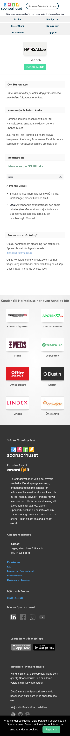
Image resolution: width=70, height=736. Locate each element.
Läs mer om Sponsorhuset (20, 571)
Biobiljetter (52, 19)
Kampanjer (52, 25)
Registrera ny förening (18, 579)
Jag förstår (51, 729)
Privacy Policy (14, 575)
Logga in (52, 32)
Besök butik (35, 66)
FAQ (9, 566)
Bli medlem (18, 32)
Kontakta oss (13, 562)
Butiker (18, 19)
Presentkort (17, 25)
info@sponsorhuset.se (19, 253)
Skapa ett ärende (15, 597)
